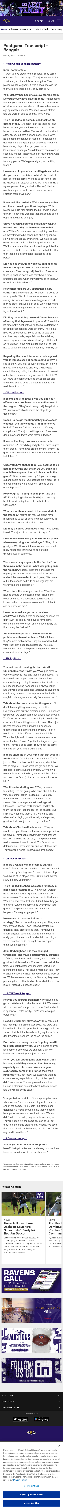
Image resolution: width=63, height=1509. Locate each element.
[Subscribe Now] (32, 1280)
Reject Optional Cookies (31, 1494)
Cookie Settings (31, 1486)
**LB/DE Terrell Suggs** (17, 993)
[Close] (59, 1445)
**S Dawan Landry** (15, 1138)
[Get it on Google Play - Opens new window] (41, 1420)
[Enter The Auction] (32, 1340)
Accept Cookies (31, 1503)
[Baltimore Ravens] (31, 1433)
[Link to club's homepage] (6, 19)
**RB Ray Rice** (12, 658)
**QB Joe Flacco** (13, 392)
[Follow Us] (32, 1370)
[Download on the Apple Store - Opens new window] (20, 1419)
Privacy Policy (20, 1480)
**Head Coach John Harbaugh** (22, 63)
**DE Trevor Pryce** (14, 858)
